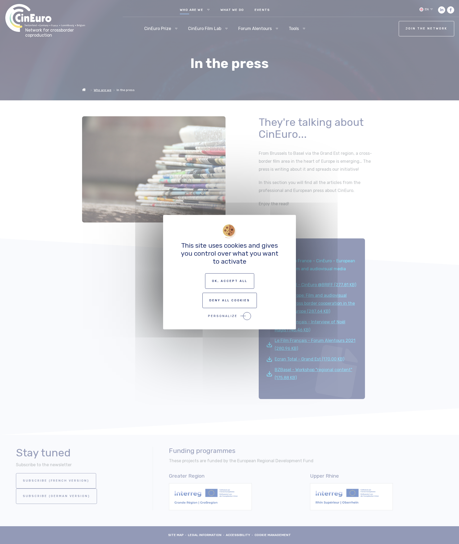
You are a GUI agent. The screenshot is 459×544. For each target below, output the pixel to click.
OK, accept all (229, 280)
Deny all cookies (229, 300)
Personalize (222, 316)
